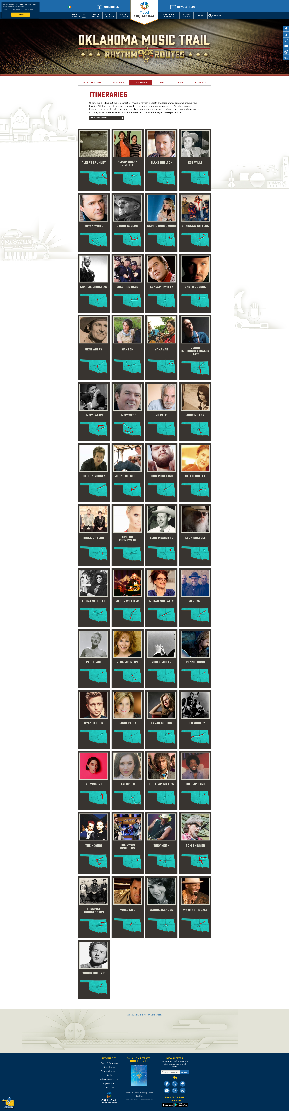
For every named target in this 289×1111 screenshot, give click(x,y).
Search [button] (216, 15)
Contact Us (109, 1087)
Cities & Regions (109, 15)
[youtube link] (167, 1090)
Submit (184, 1072)
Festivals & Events (168, 15)
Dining (201, 15)
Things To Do (95, 15)
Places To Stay (123, 15)
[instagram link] (175, 1090)
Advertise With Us (109, 1079)
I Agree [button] (20, 14)
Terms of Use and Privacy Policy (139, 1093)
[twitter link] (175, 1084)
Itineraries (141, 82)
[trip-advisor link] (182, 1090)
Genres (161, 82)
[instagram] (286, 52)
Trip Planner (109, 1083)
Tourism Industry (109, 1071)
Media (109, 1075)
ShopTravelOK (75, 15)
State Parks (186, 15)
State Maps (109, 1067)
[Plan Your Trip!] (8, 1103)
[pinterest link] (182, 1084)
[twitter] (286, 34)
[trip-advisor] (286, 57)
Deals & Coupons (109, 1063)
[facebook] (286, 29)
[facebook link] (167, 1084)
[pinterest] (286, 40)
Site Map (139, 1096)
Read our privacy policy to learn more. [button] (18, 9)
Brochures (200, 82)
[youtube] (286, 46)
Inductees (118, 82)
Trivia (179, 82)
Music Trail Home (92, 82)
